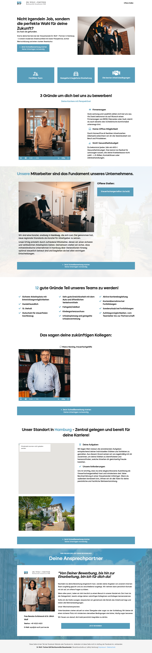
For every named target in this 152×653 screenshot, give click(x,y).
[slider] (25, 151)
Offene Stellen (128, 3)
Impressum (102, 647)
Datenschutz (111, 647)
